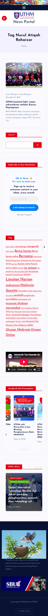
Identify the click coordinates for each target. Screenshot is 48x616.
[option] (24, 418)
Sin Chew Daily (32, 318)
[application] (24, 362)
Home (24, 46)
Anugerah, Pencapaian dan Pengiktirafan (25, 401)
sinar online (21, 318)
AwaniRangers (25, 94)
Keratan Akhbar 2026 (19, 482)
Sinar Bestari (36, 315)
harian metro (24, 264)
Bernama (26, 256)
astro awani (10, 251)
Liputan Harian (19, 279)
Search (11, 135)
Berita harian (23, 251)
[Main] (9, 369)
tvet (23, 321)
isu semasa (30, 267)
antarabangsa (21, 247)
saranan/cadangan (21, 315)
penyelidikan (12, 299)
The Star (18, 321)
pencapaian (9, 295)
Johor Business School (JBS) (19, 271)
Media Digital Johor (35, 291)
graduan (14, 264)
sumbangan (10, 321)
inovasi (20, 268)
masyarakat (22, 291)
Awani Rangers (12, 94)
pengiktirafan (29, 295)
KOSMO (27, 274)
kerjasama (33, 271)
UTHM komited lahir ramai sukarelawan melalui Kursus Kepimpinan (21, 105)
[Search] (37, 145)
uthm (30, 325)
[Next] (26, 448)
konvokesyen (18, 274)
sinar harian (11, 318)
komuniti (9, 274)
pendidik (19, 295)
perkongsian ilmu (25, 299)
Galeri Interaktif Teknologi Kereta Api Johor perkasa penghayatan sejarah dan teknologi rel (23, 494)
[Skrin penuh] (39, 369)
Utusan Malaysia (18, 329)
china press (37, 256)
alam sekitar (10, 246)
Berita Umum (15, 478)
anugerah (33, 246)
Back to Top (25, 611)
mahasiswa (13, 285)
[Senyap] (35, 369)
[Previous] (22, 448)
